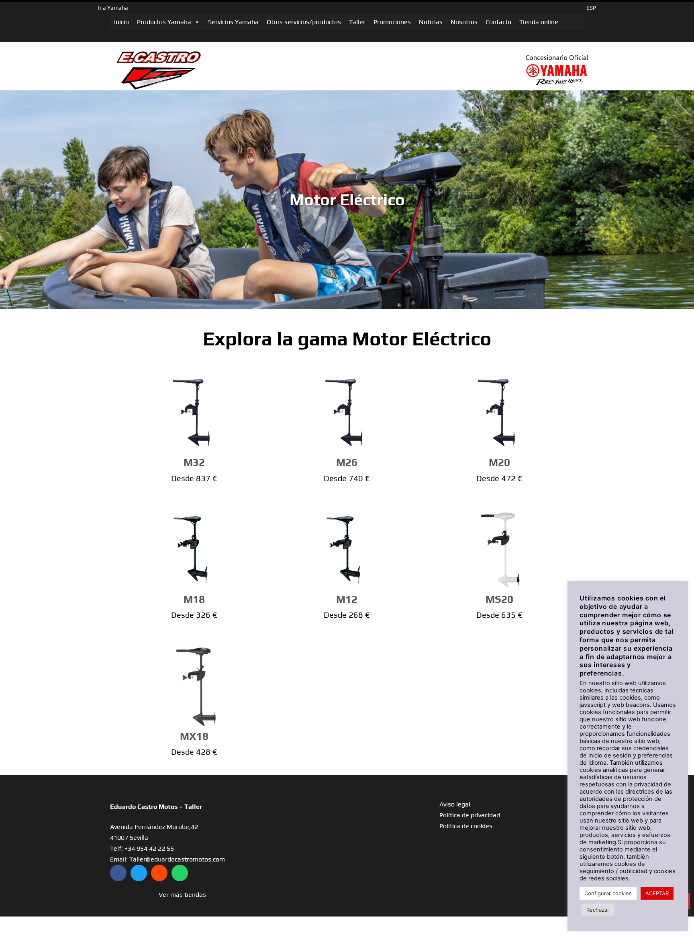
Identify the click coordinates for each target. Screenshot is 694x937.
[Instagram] (159, 873)
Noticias (431, 22)
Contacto (498, 22)
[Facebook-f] (118, 873)
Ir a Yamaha (113, 7)
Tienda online (538, 22)
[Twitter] (139, 873)
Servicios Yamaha (233, 22)
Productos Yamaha (164, 22)
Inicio (121, 22)
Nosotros (464, 22)
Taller (357, 22)
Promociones (392, 22)
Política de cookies (465, 826)
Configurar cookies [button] (608, 893)
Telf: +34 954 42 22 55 (142, 848)
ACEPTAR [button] (657, 893)
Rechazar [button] (597, 909)
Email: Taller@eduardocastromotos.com (167, 859)
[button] (182, 894)
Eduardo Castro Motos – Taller (156, 806)
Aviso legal (454, 804)
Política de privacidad (469, 815)
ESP (591, 7)
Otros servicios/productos (304, 22)
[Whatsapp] (179, 873)
